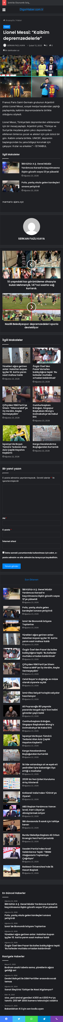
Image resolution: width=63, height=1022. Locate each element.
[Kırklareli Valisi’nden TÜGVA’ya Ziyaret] (11, 797)
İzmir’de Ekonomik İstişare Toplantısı (25, 2)
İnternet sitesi (9, 541)
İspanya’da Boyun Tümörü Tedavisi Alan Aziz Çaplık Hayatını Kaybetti (14, 448)
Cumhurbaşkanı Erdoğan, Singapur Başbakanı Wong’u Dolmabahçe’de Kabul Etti (45, 411)
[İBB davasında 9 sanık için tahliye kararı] (11, 825)
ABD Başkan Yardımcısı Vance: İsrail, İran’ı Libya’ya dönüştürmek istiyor (39, 810)
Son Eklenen (31, 579)
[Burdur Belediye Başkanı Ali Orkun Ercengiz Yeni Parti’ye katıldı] (11, 839)
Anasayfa (9, 20)
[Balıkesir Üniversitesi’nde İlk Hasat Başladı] (11, 871)
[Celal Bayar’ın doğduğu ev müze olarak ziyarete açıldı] (11, 683)
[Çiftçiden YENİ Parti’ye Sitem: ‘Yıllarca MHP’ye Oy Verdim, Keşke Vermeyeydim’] (16, 394)
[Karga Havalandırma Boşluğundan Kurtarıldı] (47, 433)
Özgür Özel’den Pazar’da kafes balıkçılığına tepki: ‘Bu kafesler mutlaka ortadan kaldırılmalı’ (45, 372)
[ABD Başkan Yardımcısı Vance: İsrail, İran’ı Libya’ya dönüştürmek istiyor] (11, 811)
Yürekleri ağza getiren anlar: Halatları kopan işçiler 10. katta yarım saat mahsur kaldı (14, 371)
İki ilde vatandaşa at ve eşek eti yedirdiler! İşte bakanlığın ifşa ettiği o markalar (40, 767)
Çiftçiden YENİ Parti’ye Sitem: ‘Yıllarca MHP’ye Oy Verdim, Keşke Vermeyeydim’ (15, 409)
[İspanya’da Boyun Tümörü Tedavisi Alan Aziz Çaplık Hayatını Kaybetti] (16, 433)
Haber (19, 20)
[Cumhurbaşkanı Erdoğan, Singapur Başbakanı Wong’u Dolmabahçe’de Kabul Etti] (47, 394)
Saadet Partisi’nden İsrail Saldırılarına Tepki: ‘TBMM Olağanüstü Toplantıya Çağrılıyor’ (36, 853)
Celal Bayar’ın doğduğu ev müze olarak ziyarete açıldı (40, 681)
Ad (4, 518)
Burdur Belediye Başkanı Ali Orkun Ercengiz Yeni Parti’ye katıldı (40, 836)
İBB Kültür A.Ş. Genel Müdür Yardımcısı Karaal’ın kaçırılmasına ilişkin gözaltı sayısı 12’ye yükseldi (41, 167)
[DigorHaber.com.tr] (31, 9)
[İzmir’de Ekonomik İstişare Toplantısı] (11, 625)
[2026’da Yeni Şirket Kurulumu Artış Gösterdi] (11, 783)
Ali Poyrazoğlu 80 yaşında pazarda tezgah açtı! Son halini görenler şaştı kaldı (40, 709)
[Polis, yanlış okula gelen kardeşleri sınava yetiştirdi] (10, 186)
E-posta (7, 529)
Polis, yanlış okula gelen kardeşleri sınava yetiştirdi (37, 609)
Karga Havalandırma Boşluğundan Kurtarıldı (45, 445)
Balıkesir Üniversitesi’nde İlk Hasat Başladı (37, 868)
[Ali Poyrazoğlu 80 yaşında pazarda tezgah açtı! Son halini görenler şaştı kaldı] (11, 710)
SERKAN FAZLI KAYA (16, 45)
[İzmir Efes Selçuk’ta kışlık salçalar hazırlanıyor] (11, 697)
